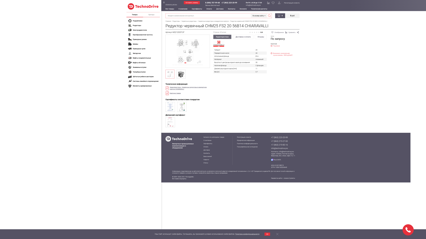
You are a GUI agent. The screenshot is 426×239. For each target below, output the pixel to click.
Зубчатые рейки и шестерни (143, 76)
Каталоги (243, 9)
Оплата (209, 9)
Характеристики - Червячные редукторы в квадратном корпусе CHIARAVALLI (188, 88)
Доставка (220, 9)
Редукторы (137, 25)
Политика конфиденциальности (247, 143)
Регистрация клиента (292, 3)
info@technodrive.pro (253, 5)
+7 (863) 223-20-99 (229, 3)
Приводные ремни (140, 39)
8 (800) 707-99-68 (212, 3)
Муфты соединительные (142, 58)
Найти (269, 15)
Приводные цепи (139, 49)
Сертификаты (197, 9)
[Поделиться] (298, 32)
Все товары (170, 9)
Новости (206, 159)
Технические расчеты (259, 9)
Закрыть (277, 234)
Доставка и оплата (243, 37)
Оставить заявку (192, 3)
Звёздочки (137, 53)
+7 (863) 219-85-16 (279, 145)
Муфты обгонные (139, 63)
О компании (182, 9)
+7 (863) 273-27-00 (279, 141)
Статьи (205, 163)
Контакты (231, 9)
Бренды (151, 14)
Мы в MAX (277, 160)
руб (292, 16)
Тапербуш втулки (139, 72)
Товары (135, 14)
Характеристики (222, 37)
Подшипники (137, 21)
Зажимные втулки (139, 67)
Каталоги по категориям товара (213, 137)
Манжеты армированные (142, 86)
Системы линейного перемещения (146, 81)
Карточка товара (175, 93)
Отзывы (261, 37)
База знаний (207, 156)
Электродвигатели (140, 30)
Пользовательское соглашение (247, 147)
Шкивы (135, 44)
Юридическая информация (246, 140)
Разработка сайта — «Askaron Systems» (283, 178)
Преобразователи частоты (143, 35)
